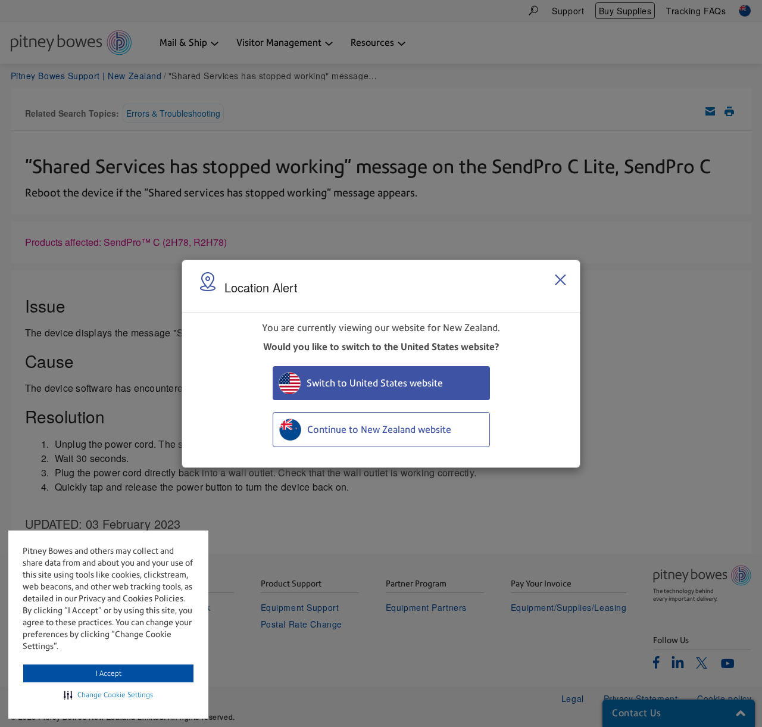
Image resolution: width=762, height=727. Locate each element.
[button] (108, 694)
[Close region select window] (560, 280)
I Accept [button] (108, 673)
